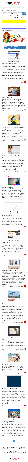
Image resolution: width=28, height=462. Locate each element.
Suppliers (4, 20)
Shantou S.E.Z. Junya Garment (9, 388)
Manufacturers (22, 448)
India (15, 17)
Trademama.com (14, 451)
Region (11, 449)
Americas (12, 15)
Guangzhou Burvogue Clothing (9, 63)
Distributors (15, 448)
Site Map (13, 447)
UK (21, 17)
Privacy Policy (23, 452)
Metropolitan (19, 449)
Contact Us (22, 447)
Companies (9, 448)
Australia (22, 15)
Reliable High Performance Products (11, 126)
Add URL (18, 447)
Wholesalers (6, 449)
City (24, 449)
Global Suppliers (13, 46)
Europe (12, 17)
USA (24, 17)
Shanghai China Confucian (8, 364)
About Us (8, 447)
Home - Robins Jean (7, 97)
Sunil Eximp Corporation (8, 421)
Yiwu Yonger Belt (6, 242)
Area (15, 449)
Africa (8, 15)
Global (5, 15)
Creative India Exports (7, 187)
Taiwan (18, 17)
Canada (5, 17)
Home (5, 46)
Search (23, 13)
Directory (4, 21)
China (8, 17)
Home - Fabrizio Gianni (7, 215)
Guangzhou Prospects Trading (9, 270)
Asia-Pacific (17, 15)
